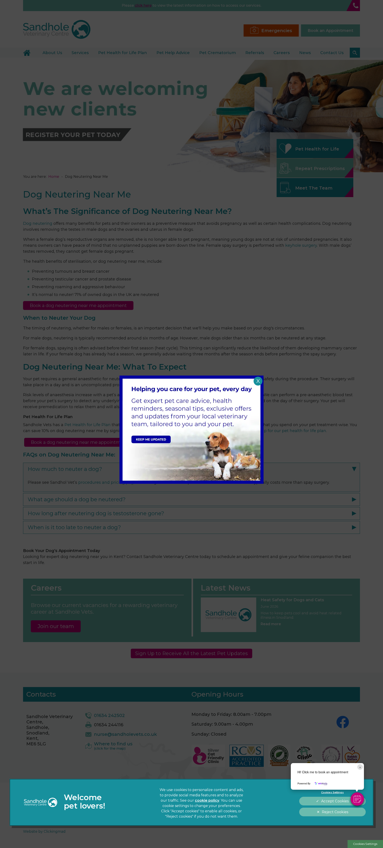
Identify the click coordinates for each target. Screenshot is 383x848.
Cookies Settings (365, 844)
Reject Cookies (335, 812)
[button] (357, 799)
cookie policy (207, 800)
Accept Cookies (335, 801)
